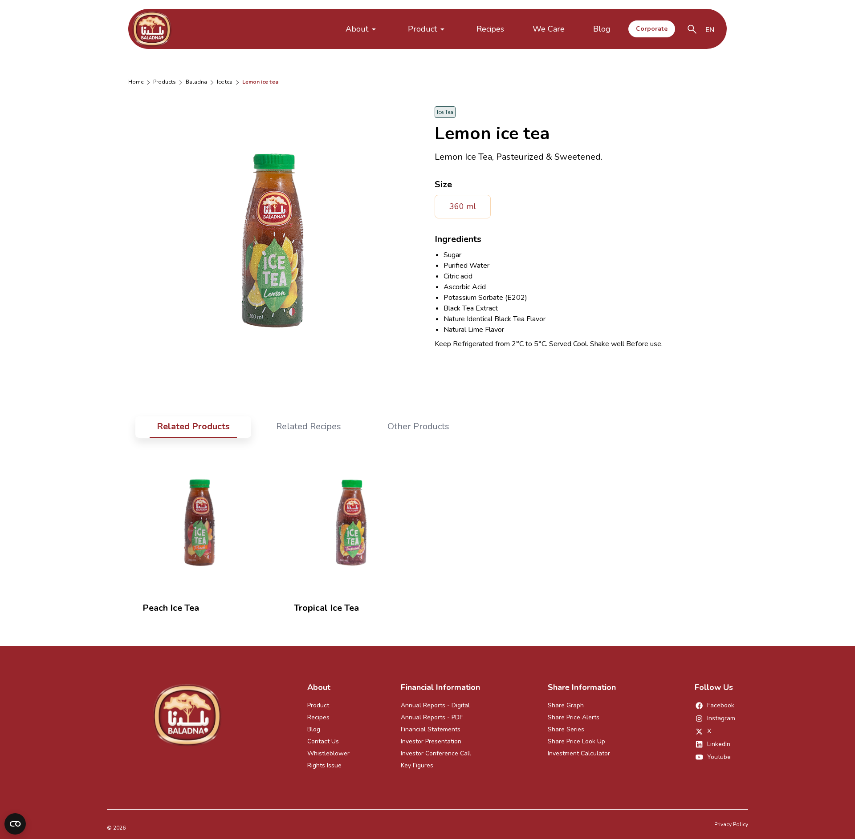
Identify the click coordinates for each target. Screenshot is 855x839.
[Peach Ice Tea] (200, 522)
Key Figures (417, 765)
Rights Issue (324, 765)
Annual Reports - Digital (435, 705)
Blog (602, 29)
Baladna (196, 81)
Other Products (418, 426)
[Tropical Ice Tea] (352, 522)
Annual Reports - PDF (432, 717)
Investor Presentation (431, 741)
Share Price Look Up (576, 741)
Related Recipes (308, 426)
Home (135, 81)
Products (164, 81)
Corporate (652, 28)
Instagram (721, 718)
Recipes (490, 29)
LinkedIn (718, 744)
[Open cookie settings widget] (15, 824)
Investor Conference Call (436, 753)
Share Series (566, 729)
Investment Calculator (579, 753)
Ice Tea (224, 81)
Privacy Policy (731, 824)
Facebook (720, 705)
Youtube (719, 757)
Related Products (193, 426)
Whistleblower (328, 753)
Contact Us (323, 741)
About (357, 29)
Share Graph (566, 705)
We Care (549, 29)
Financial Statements (430, 729)
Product (422, 29)
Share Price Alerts (573, 717)
